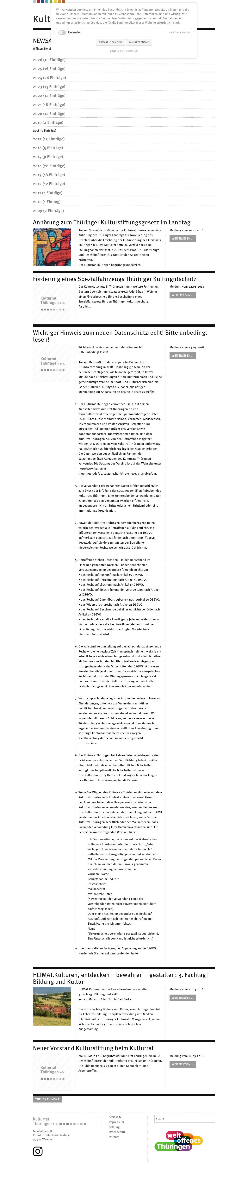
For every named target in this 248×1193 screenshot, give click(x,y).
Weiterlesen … (184, 239)
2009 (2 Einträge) (48, 211)
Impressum (132, 51)
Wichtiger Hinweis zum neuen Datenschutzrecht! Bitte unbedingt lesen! (120, 336)
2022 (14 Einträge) (49, 96)
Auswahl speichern (110, 42)
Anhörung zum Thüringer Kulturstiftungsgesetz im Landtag (111, 223)
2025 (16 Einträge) (49, 69)
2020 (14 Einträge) (49, 114)
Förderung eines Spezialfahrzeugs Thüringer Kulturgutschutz (114, 279)
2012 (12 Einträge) (49, 184)
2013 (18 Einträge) (49, 175)
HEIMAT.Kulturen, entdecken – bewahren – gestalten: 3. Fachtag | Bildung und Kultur (121, 978)
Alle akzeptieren (139, 42)
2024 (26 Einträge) (49, 78)
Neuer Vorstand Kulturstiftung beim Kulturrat (93, 1049)
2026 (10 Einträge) (49, 60)
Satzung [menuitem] (114, 1127)
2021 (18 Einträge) (49, 105)
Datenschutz (116, 51)
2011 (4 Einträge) (48, 193)
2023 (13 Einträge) (49, 87)
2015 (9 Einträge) (48, 157)
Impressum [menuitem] (116, 1122)
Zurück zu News (47, 1099)
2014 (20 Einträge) (49, 166)
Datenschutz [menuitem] (117, 1132)
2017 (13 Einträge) (49, 139)
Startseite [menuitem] (115, 1117)
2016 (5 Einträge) (48, 148)
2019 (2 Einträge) (48, 123)
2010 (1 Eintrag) (47, 202)
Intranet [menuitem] (114, 1137)
